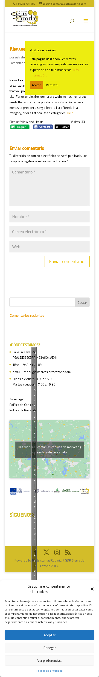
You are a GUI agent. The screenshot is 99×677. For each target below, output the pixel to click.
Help (70, 112)
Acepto (36, 85)
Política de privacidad (49, 670)
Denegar (50, 647)
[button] (92, 589)
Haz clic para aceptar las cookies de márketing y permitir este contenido (49, 449)
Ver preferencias (49, 660)
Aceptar (49, 635)
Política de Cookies (22, 404)
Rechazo (52, 85)
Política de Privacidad (23, 410)
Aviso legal (16, 399)
